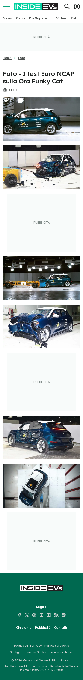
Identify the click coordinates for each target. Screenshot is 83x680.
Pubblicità (42, 628)
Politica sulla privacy (28, 645)
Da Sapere (38, 18)
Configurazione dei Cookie (28, 652)
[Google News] (34, 615)
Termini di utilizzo (61, 652)
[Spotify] (63, 615)
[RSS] (56, 615)
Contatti (60, 628)
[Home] (36, 6)
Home (7, 58)
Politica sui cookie (56, 645)
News (7, 18)
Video (61, 18)
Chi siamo (23, 628)
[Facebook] (19, 615)
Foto (75, 18)
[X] (26, 615)
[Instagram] (41, 615)
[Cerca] (67, 6)
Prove (20, 18)
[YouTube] (49, 615)
